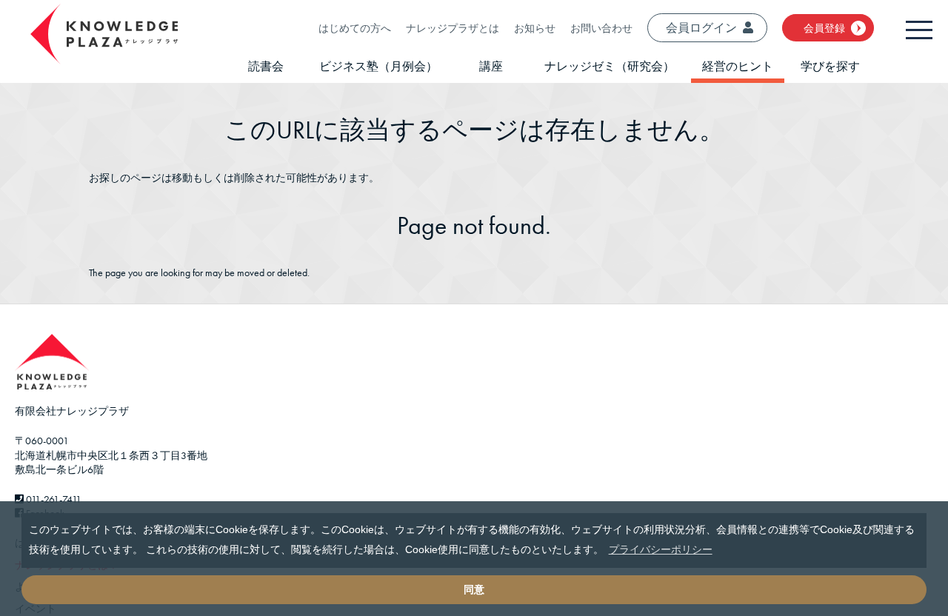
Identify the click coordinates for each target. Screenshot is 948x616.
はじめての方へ (354, 28)
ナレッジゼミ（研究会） (609, 66)
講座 (491, 66)
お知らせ (534, 28)
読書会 (266, 66)
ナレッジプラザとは (452, 28)
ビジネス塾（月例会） (378, 66)
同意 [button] (474, 589)
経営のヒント (737, 66)
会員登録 (824, 28)
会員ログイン (701, 27)
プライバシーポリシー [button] (660, 549)
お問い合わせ (601, 28)
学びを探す (830, 66)
